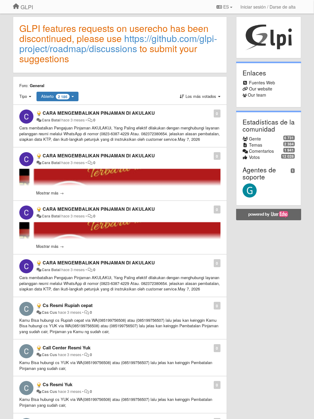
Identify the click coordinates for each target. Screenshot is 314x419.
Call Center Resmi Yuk (66, 347)
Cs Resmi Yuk (57, 384)
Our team (257, 95)
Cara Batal (51, 120)
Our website (260, 89)
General (37, 85)
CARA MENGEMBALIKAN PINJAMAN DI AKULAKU (99, 113)
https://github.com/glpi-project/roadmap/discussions (118, 43)
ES (226, 7)
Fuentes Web (262, 82)
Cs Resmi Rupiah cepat (68, 305)
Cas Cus (49, 312)
